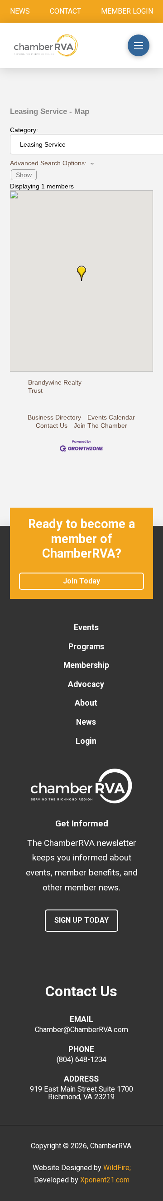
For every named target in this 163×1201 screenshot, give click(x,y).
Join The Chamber (100, 425)
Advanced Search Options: (48, 163)
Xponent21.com (104, 1180)
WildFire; (117, 1167)
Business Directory (54, 417)
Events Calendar (111, 417)
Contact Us (51, 425)
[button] (102, 45)
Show (24, 174)
